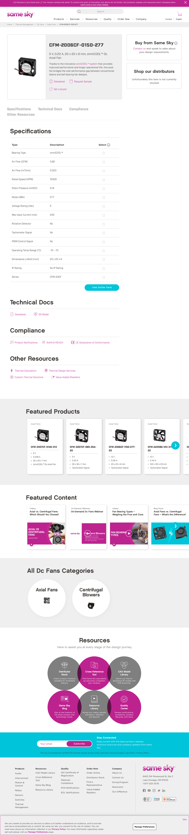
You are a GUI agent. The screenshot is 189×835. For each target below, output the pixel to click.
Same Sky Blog (43, 785)
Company (141, 19)
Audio (18, 773)
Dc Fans (40, 24)
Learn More (130, 753)
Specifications (19, 109)
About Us (117, 773)
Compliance (78, 109)
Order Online (93, 773)
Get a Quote (60, 89)
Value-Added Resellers (68, 377)
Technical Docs (50, 109)
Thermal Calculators (25, 370)
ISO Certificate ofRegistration (70, 774)
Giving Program (120, 782)
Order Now (124, 19)
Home (9, 24)
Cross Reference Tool (43, 778)
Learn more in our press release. (94, 4)
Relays (18, 790)
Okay (185, 819)
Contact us (139, 48)
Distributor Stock (95, 777)
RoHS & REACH (55, 342)
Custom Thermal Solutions (29, 377)
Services (75, 19)
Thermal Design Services (62, 370)
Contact (168, 19)
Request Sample (83, 81)
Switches (19, 800)
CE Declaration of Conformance (93, 342)
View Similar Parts (102, 287)
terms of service (111, 753)
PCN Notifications (70, 788)
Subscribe (79, 744)
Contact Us (118, 777)
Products (59, 19)
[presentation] (175, 445)
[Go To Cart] (179, 14)
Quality (107, 19)
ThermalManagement (21, 805)
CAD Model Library (45, 773)
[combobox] (100, 11)
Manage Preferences (38, 832)
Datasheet (59, 81)
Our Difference (119, 791)
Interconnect (21, 778)
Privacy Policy (143, 753)
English (179, 19)
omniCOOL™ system (87, 63)
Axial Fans (51, 24)
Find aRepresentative (94, 783)
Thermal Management (25, 24)
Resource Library (44, 790)
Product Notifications (26, 342)
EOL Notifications (70, 792)
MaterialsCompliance (67, 781)
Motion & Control (19, 784)
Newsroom (117, 787)
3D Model (44, 314)
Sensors (19, 795)
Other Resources (21, 114)
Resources (91, 19)
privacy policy (94, 753)
